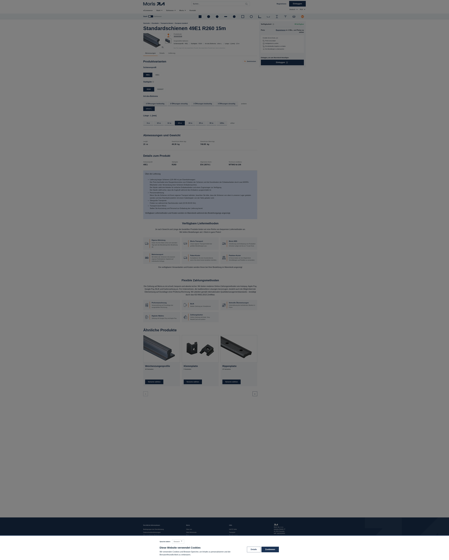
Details (254, 549)
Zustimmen (270, 549)
